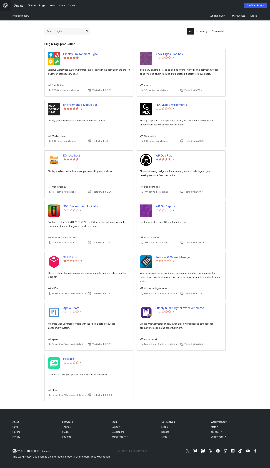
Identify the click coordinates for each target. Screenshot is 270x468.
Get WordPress (255, 5)
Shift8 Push (70, 257)
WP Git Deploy (165, 206)
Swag (165, 436)
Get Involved (168, 422)
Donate (166, 432)
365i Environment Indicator (81, 206)
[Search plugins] (87, 31)
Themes (66, 427)
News (15, 427)
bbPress (216, 432)
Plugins (66, 432)
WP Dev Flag (163, 155)
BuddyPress (218, 436)
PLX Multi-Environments (171, 104)
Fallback (68, 358)
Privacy (16, 436)
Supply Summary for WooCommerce (179, 308)
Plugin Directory (20, 15)
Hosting (16, 432)
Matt (214, 427)
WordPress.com (220, 422)
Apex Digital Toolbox (169, 54)
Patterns (66, 436)
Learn (115, 422)
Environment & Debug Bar (80, 104)
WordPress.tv (120, 436)
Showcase (67, 422)
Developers (118, 432)
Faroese (46, 451)
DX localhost (71, 155)
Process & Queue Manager (173, 257)
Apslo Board (71, 308)
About (15, 422)
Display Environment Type (80, 54)
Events (164, 427)
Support (116, 427)
